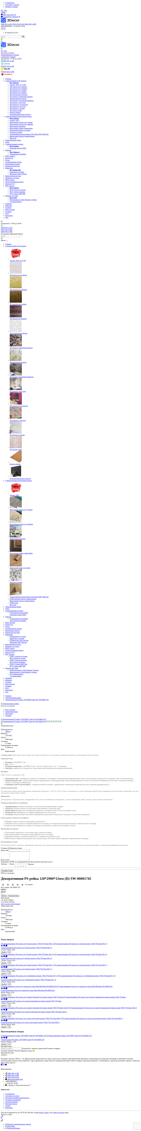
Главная (8, 79)
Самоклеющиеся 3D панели (15, 81)
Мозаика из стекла (12, 178)
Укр (5, 10)
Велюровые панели (12, 164)
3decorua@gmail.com (15, 1079)
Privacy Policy (44, 1112)
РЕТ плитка (9, 186)
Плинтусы (9, 158)
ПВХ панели (10, 156)
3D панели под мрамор (18, 89)
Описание (9, 714)
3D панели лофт (16, 110)
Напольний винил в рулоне (20, 130)
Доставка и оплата (12, 5)
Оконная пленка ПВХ (18, 148)
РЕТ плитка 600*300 (17, 194)
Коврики (8, 206)
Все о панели (10, 710)
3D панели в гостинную (19, 104)
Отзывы (8, 212)
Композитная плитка (13, 176)
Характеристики (11, 712)
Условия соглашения (13, 1100)
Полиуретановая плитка (14, 182)
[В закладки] (4, 946)
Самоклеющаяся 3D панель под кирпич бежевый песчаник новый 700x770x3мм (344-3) (34, 1012)
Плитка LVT (10, 184)
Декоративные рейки (13, 140)
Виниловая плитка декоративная (22, 136)
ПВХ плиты (9, 180)
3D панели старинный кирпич (21, 97)
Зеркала (8, 150)
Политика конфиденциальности (17, 1098)
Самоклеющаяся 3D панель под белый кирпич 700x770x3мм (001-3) (26, 958)
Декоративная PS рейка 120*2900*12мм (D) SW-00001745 (27, 700)
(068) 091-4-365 (6, 24)
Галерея (8, 208)
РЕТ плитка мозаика (17, 192)
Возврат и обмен (11, 7)
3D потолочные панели (18, 95)
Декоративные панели (18, 99)
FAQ (7, 214)
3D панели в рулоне (17, 108)
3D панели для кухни (18, 103)
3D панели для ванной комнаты (22, 101)
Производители (11, 1104)
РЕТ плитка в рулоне (18, 190)
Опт (6, 217)
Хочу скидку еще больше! (10, 904)
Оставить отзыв (7, 871)
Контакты (9, 215)
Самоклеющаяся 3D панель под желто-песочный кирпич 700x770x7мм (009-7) (30, 1022)
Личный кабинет (11, 1102)
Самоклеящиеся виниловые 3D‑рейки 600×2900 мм (29, 134)
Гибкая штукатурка (12, 166)
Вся (14, 118)
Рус (2, 10)
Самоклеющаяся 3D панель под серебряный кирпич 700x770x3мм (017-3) (28, 980)
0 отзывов (29, 884)
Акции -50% (14, 120)
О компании (10, 3)
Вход (3, 12)
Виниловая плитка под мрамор (21, 124)
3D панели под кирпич (18, 87)
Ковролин (9, 168)
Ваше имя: (5, 850)
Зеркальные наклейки (18, 154)
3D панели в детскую (18, 106)
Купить (4, 896)
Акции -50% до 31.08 (18, 85)
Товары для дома (11, 196)
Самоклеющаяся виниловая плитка (18, 116)
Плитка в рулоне (16, 132)
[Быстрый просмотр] (2, 946)
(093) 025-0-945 (19, 24)
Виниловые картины (17, 126)
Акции (7, 1106)
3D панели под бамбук (18, 93)
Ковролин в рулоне (17, 172)
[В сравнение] (6, 946)
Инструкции (10, 210)
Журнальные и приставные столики (23, 200)
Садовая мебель (15, 202)
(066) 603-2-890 (30, 24)
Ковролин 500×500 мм (18, 174)
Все (14, 83)
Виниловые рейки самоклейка (21, 128)
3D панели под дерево (18, 91)
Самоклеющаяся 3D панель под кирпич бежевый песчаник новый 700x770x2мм (31, 1001)
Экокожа (8, 204)
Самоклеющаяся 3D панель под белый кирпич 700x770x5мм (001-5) (26, 948)
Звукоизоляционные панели (20, 114)
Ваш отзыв (5, 860)
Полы (7, 160)
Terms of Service (58, 1112)
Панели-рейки (15, 112)
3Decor (7, 731)
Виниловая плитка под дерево (21, 122)
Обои (7, 142)
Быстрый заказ (14, 896)
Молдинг (13, 138)
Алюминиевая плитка (13, 162)
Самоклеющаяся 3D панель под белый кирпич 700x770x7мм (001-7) (26, 969)
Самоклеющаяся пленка (14, 144)
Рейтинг (4, 864)
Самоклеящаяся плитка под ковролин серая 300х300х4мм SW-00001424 (28, 990)
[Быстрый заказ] (9, 952)
